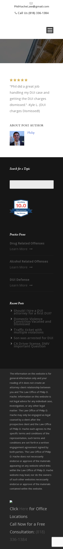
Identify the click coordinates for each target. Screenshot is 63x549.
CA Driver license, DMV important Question (31, 344)
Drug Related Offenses (27, 243)
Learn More (18, 249)
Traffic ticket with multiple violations (29, 330)
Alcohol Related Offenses (29, 261)
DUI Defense (19, 280)
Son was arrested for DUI (33, 338)
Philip (31, 133)
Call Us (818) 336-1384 (33, 13)
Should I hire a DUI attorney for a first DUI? (33, 311)
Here (23, 508)
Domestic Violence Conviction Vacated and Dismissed (32, 321)
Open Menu (49, 30)
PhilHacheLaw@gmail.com (31, 6)
